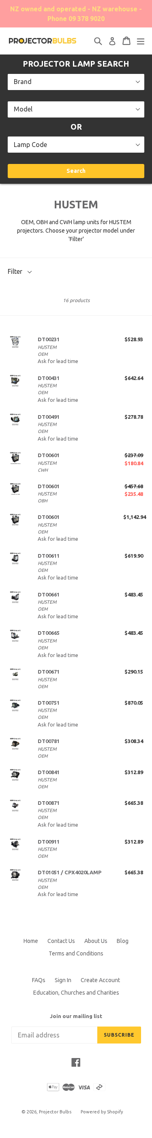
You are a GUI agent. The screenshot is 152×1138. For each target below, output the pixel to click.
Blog (122, 941)
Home (31, 941)
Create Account (100, 980)
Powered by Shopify (102, 1111)
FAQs (38, 980)
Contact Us (61, 941)
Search (76, 171)
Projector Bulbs (55, 1111)
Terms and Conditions (76, 953)
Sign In (63, 980)
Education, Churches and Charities (76, 992)
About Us (95, 941)
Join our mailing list (76, 1016)
